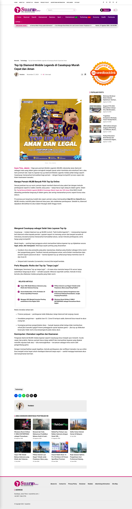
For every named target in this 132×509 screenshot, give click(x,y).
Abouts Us (54, 484)
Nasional (26, 17)
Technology (85, 17)
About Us (21, 2)
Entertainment (71, 17)
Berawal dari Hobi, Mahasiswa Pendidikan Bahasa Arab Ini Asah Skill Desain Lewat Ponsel (40, 434)
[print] (27, 395)
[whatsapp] (23, 395)
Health (103, 17)
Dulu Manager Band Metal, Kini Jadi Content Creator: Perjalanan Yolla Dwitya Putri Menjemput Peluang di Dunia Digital (78, 25)
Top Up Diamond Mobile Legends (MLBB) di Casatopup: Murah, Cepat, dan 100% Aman (43, 190)
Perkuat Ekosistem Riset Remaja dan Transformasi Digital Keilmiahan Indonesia (110, 138)
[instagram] (110, 2)
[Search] (74, 10)
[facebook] (103, 2)
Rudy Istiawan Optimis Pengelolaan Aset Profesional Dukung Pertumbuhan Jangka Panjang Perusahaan (67, 293)
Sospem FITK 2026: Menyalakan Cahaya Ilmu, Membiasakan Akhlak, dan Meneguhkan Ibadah (109, 108)
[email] (31, 395)
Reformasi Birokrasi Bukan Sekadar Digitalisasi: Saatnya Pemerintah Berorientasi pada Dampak (109, 98)
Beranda (16, 60)
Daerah (34, 17)
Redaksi (36, 2)
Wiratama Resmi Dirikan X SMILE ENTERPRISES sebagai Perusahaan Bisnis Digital (67, 301)
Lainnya (17, 22)
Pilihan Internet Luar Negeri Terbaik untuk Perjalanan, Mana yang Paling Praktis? (67, 287)
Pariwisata (111, 17)
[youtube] (113, 2)
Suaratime (27, 504)
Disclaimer (70, 2)
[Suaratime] (27, 12)
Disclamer (82, 484)
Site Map (77, 2)
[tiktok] (116, 2)
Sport (59, 17)
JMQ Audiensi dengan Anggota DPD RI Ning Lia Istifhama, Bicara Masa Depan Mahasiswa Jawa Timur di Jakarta (110, 128)
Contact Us (29, 2)
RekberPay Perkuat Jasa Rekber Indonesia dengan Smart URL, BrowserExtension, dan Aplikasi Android (60, 434)
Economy (96, 17)
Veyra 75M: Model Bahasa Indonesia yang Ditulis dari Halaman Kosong (33, 287)
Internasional (43, 17)
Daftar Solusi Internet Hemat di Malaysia (77, 433)
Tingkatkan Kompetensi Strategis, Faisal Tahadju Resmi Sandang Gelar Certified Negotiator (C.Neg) (110, 118)
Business (52, 17)
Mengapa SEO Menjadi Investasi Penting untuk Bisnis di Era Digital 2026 (33, 300)
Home (15, 2)
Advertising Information (58, 2)
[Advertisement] (66, 43)
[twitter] (106, 2)
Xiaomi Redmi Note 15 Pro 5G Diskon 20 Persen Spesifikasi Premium (33, 292)
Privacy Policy (45, 2)
